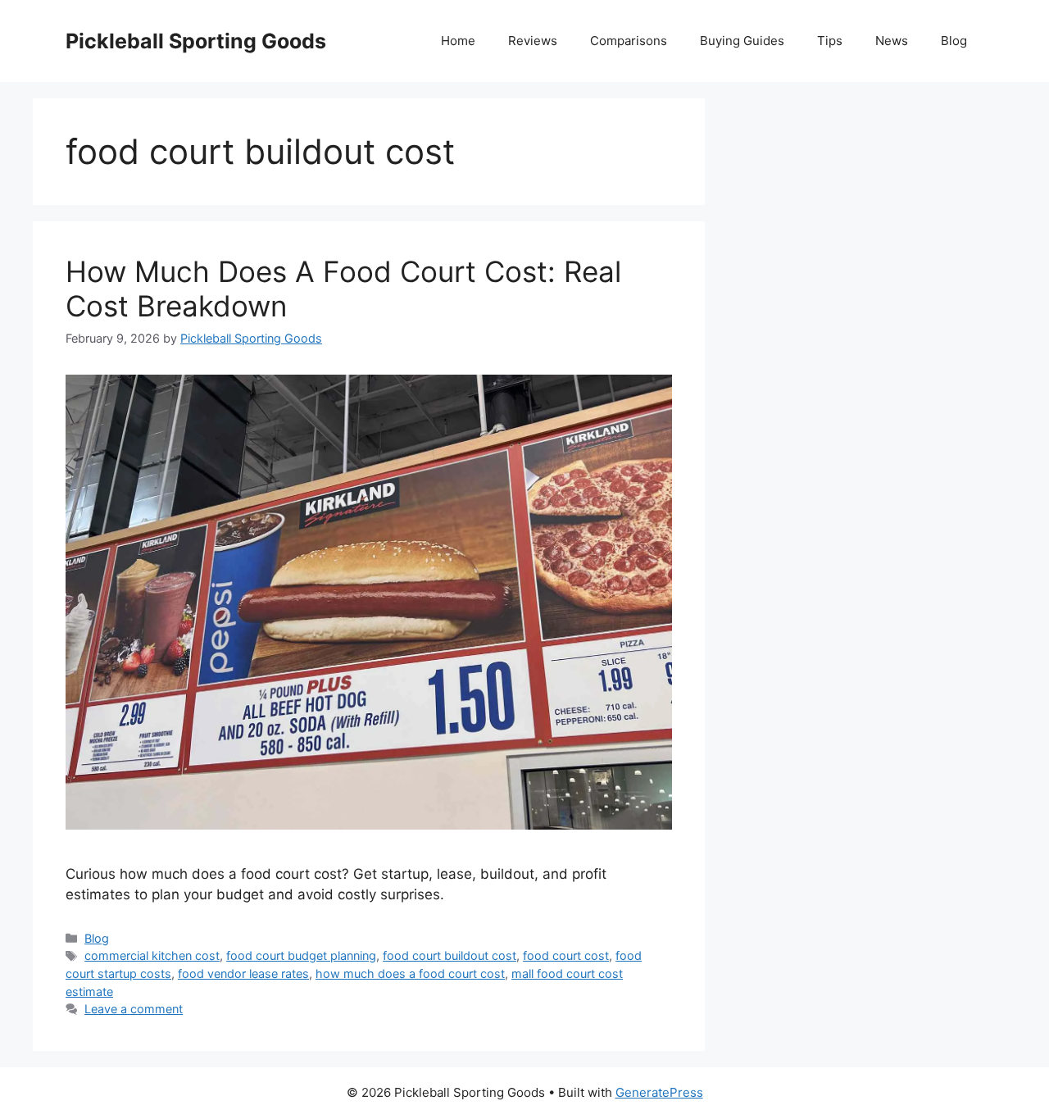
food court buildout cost (449, 955)
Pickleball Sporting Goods (196, 41)
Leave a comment (133, 1009)
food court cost (566, 955)
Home (458, 40)
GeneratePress (659, 1092)
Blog (954, 40)
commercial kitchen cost (152, 955)
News (891, 40)
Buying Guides (742, 40)
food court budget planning (301, 955)
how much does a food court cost (410, 973)
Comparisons (628, 40)
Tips (829, 40)
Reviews (532, 40)
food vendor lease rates (243, 973)
